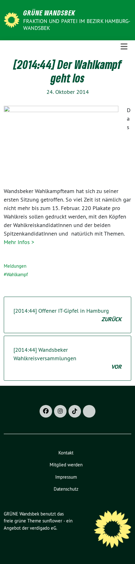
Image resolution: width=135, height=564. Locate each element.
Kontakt (65, 453)
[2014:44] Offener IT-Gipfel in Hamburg (68, 315)
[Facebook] (46, 411)
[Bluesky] (89, 411)
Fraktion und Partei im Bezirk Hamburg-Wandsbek (77, 24)
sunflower (52, 521)
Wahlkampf (17, 274)
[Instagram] (60, 411)
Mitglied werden (66, 465)
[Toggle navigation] (124, 46)
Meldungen (15, 266)
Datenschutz (66, 489)
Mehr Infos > (19, 242)
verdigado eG (43, 528)
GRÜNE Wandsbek (49, 13)
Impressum (66, 477)
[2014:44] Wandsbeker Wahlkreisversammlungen (68, 358)
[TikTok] (74, 411)
